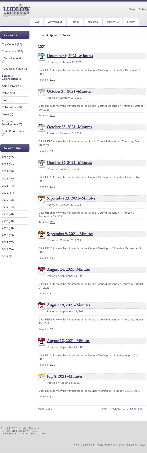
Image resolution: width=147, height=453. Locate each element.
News (132, 9)
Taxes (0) (7, 114)
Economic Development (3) (12, 123)
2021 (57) (8, 192)
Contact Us (122, 444)
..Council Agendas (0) (13, 60)
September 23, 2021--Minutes (71, 198)
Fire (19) (7, 100)
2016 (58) (8, 228)
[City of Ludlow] (16, 15)
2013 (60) (8, 249)
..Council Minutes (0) (14, 68)
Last (140, 408)
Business (110, 444)
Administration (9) (12, 85)
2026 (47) (8, 157)
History (99, 444)
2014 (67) (8, 242)
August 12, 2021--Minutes (68, 340)
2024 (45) (8, 171)
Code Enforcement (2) (13, 133)
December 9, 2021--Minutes (70, 55)
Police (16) (8, 92)
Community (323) (12, 51)
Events (134, 444)
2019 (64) (8, 206)
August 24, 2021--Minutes (68, 269)
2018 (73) (8, 213)
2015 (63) (8, 235)
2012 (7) (7, 256)
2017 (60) (8, 221)
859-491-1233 (16, 433)
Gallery (142, 9)
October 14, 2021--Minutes (69, 162)
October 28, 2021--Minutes (69, 126)
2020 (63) (8, 199)
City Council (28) (12, 44)
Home (76, 444)
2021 (52, 80)
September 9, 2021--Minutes (70, 233)
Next (133, 408)
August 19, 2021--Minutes (68, 305)
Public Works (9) (12, 107)
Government (87, 444)
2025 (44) (8, 164)
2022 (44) (8, 185)
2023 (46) (8, 178)
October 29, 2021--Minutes (69, 91)
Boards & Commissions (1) (12, 77)
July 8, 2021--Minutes (64, 376)
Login (143, 444)
